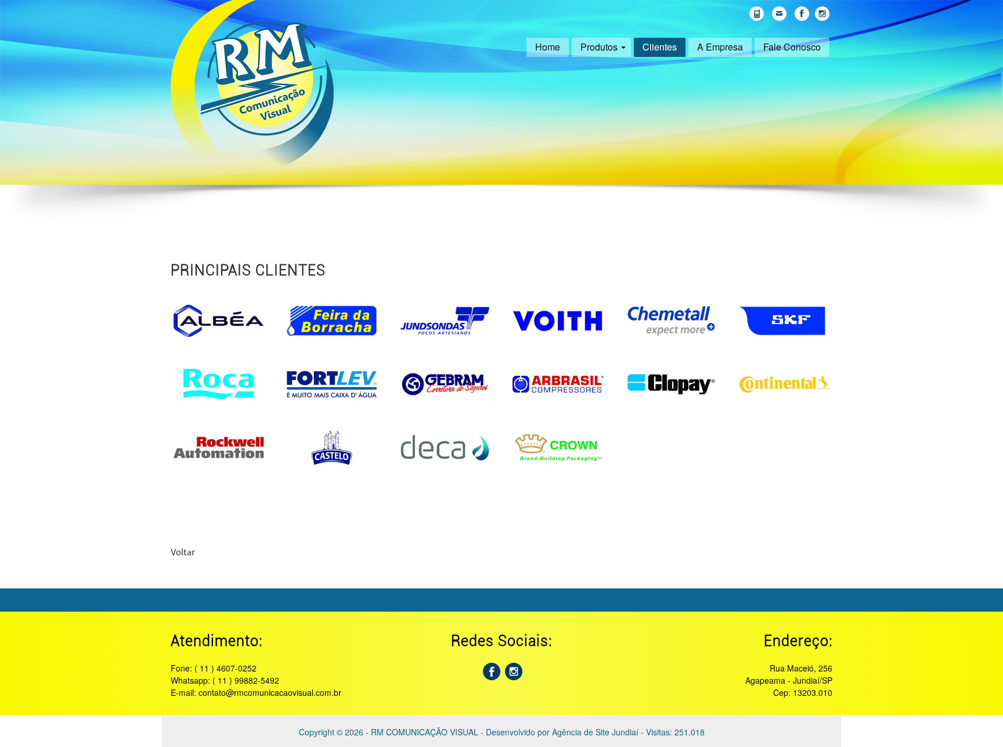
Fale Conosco (792, 46)
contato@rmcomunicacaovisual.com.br (270, 692)
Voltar (183, 553)
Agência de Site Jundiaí (595, 732)
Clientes (660, 46)
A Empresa (720, 46)
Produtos (599, 46)
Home (547, 46)
